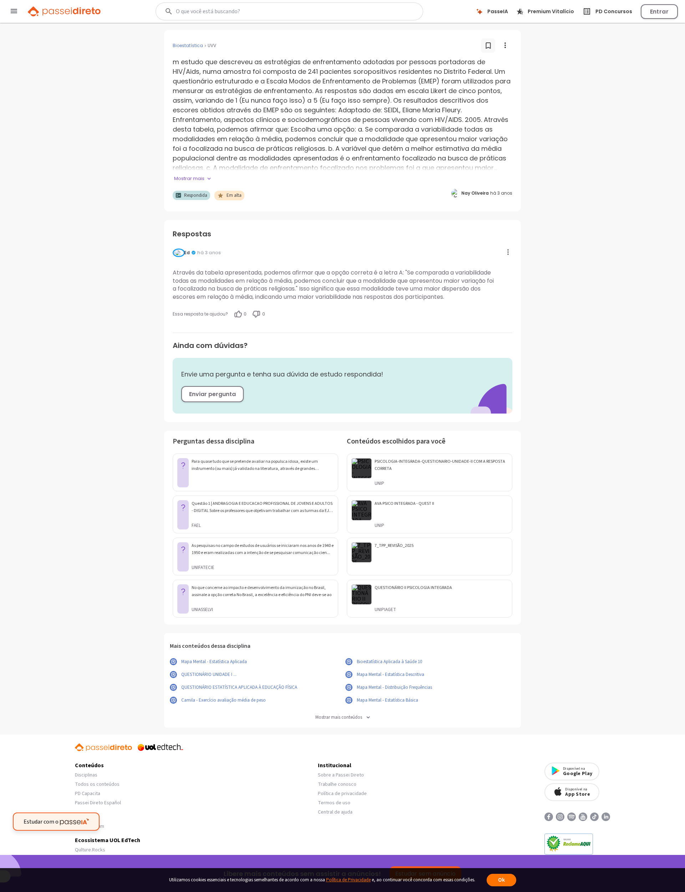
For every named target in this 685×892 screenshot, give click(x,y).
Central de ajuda (335, 812)
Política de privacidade (342, 793)
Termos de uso (334, 802)
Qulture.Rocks (90, 849)
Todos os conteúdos (97, 784)
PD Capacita (87, 793)
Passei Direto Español (98, 802)
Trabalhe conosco (337, 784)
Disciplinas (86, 775)
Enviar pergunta (212, 394)
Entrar (659, 11)
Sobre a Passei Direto (341, 775)
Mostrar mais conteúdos (338, 717)
